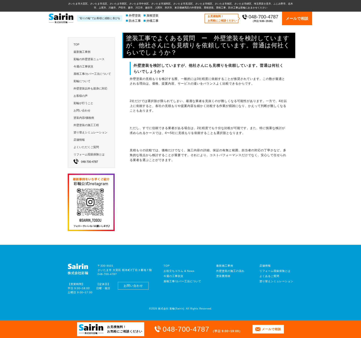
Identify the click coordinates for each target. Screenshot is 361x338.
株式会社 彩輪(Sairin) (171, 308)
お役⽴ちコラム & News (179, 270)
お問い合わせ (133, 285)
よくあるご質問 (269, 276)
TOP (167, 265)
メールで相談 (297, 18)
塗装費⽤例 (223, 276)
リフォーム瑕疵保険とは (274, 270)
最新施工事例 (224, 265)
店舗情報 (265, 265)
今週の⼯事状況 (173, 276)
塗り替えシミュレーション (276, 281)
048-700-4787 (263, 17)
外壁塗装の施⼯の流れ (230, 270)
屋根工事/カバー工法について (182, 281)
